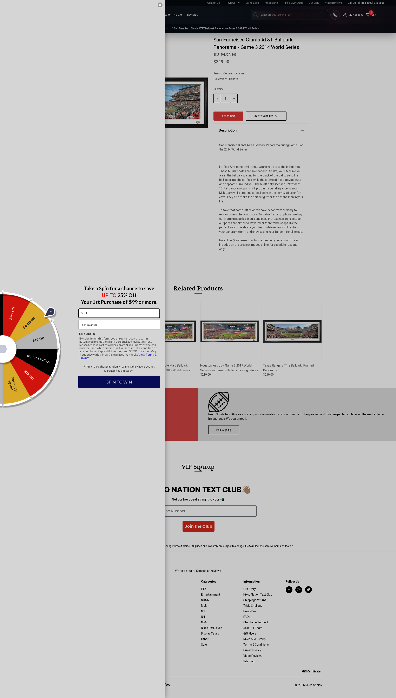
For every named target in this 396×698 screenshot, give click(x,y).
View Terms (146, 354)
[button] (160, 4)
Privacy (84, 357)
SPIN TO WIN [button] (119, 382)
